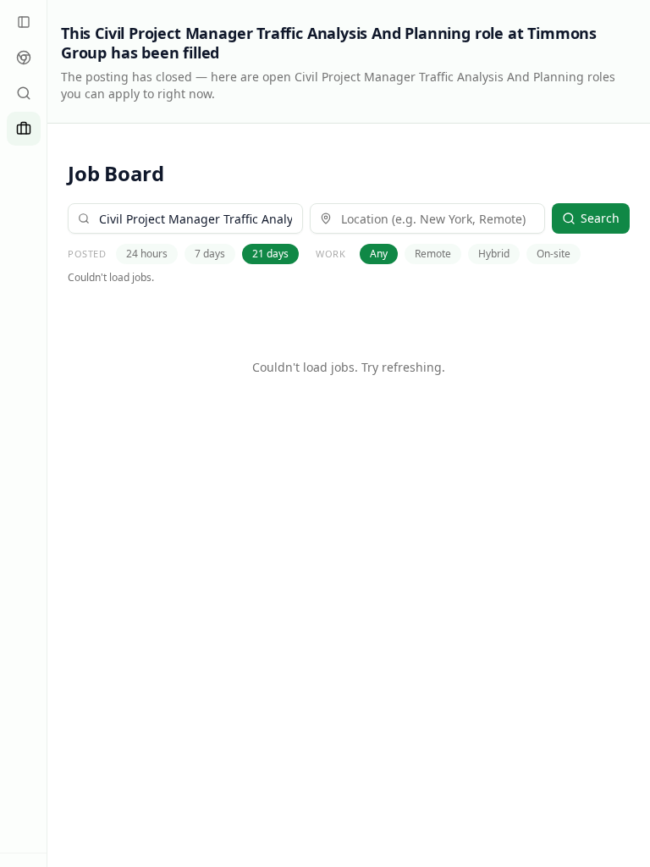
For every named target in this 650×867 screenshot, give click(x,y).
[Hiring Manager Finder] (24, 93)
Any (379, 253)
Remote (433, 253)
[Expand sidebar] (24, 22)
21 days (270, 253)
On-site (553, 253)
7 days (210, 253)
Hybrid (494, 253)
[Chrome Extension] (24, 58)
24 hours (147, 253)
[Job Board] (24, 129)
